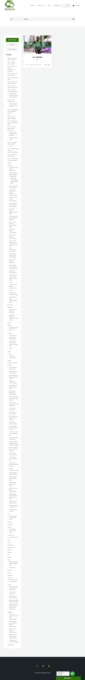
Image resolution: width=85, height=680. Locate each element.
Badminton (10, 304)
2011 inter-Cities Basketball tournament (13, 311)
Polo (8, 555)
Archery (11, 146)
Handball (9, 522)
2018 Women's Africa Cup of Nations (12, 484)
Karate (9, 542)
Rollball (9, 557)
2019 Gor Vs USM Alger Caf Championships (13, 490)
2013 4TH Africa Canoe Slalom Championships (13, 337)
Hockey (9, 527)
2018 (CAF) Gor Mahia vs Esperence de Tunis (14, 464)
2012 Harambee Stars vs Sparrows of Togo (13, 428)
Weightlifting (10, 644)
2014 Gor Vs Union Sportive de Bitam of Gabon (13, 449)
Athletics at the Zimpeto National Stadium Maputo (13, 95)
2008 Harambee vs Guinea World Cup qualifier (13, 377)
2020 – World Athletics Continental (12, 261)
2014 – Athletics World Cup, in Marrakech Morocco (13, 111)
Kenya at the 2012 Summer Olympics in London (13, 105)
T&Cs (49, 5)
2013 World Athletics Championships (13, 231)
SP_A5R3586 (37, 57)
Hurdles (11, 282)
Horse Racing (10, 535)
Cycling (9, 360)
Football (9, 365)
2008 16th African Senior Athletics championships (13, 174)
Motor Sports (10, 547)
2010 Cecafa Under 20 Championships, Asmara (13, 398)
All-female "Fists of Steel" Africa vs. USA (13, 329)
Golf (8, 514)
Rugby (9, 559)
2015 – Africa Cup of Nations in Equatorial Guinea (12, 122)
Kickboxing (10, 545)
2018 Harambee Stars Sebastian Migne (13, 478)
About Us (41, 5)
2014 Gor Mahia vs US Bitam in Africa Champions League (13, 443)
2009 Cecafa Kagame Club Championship (12, 392)
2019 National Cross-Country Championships (13, 255)
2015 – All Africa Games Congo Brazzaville (11, 128)
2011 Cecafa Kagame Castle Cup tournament (14, 404)
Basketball (10, 307)
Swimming (10, 575)
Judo (8, 540)
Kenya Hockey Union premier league (12, 531)
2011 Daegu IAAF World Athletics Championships (13, 205)
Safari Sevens (12, 567)
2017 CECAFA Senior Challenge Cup (13, 459)
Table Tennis (10, 577)
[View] (45, 65)
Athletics (9, 165)
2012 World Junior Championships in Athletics (13, 218)
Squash (9, 573)
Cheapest (12, 44)
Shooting (9, 570)
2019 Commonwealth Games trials (13, 249)
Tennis (9, 584)
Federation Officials (12, 362)
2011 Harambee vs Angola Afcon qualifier (13, 418)
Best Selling (12, 49)
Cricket (9, 354)
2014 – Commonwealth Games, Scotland (11, 117)
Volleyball (9, 612)
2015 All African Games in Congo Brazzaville (13, 134)
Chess (9, 351)
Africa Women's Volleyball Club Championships (13, 636)
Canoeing (9, 333)
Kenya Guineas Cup (13, 537)
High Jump (10, 524)
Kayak (10, 348)
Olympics (9, 552)
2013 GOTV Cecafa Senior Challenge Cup (13, 433)
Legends (11, 290)
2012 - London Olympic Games (33, 65)
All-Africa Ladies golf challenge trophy (13, 517)
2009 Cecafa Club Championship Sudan (13, 387)
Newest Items (12, 40)
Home (32, 5)
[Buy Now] (47, 65)
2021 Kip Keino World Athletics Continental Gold (13, 267)
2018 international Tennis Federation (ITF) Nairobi (13, 588)
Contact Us (58, 5)
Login (67, 5)
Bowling (9, 322)
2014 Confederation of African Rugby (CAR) (14, 563)
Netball (9, 550)
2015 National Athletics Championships (13, 236)
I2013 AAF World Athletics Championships (13, 286)
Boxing (9, 325)
